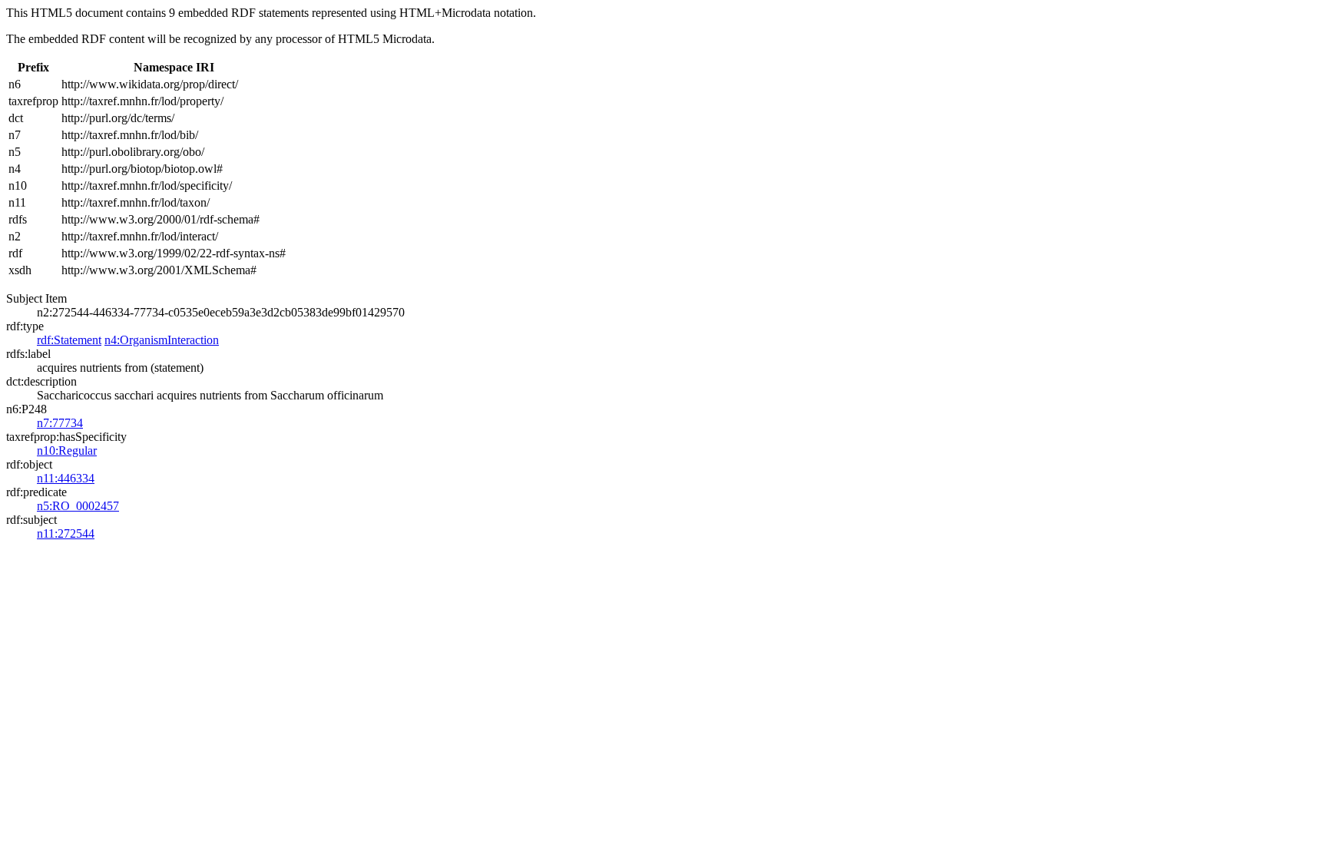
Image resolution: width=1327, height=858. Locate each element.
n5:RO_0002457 (78, 505)
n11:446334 (65, 478)
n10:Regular (67, 450)
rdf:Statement (69, 339)
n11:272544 (65, 533)
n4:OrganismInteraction (161, 339)
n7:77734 (60, 422)
